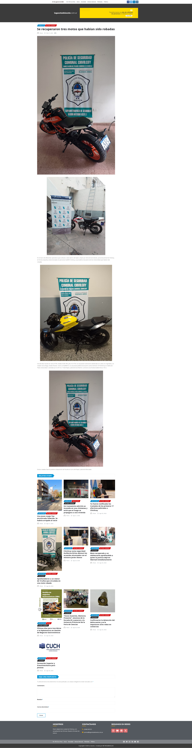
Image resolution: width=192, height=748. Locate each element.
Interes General (91, 2)
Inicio (78, 2)
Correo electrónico (43, 707)
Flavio (41, 33)
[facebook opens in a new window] (128, 2)
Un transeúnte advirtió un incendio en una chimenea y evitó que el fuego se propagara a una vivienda (75, 509)
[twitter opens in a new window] (131, 2)
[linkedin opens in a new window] (134, 2)
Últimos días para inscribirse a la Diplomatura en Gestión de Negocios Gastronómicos (49, 630)
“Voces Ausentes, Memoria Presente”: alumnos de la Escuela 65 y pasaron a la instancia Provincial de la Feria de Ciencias (75, 620)
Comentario (40, 685)
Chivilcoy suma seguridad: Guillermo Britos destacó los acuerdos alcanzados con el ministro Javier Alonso (75, 554)
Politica (106, 2)
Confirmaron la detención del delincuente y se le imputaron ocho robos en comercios (102, 623)
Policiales (99, 2)
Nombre (40, 699)
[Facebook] (121, 731)
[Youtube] (117, 731)
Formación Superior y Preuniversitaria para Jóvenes (46, 665)
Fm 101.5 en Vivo (70, 2)
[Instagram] (113, 731)
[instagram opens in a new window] (137, 2)
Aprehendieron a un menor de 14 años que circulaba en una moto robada (48, 581)
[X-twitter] (126, 731)
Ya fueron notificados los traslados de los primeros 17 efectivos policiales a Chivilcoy (102, 507)
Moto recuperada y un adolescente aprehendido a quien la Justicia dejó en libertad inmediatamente (101, 556)
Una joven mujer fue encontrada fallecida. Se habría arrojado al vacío (47, 518)
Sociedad (83, 2)
